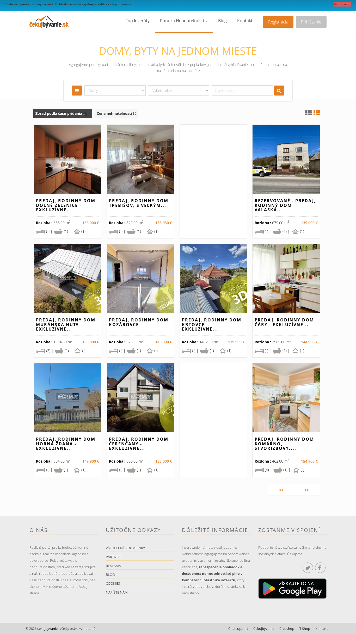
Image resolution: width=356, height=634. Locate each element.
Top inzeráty (138, 20)
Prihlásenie (311, 22)
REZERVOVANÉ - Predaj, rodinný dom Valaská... (285, 205)
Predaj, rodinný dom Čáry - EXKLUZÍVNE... (284, 322)
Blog (222, 20)
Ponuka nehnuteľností (182, 20)
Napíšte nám (117, 592)
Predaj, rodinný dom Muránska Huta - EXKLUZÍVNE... (65, 324)
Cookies (113, 583)
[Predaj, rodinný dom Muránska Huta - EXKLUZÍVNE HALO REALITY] (67, 278)
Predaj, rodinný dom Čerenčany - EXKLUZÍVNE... (138, 443)
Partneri (113, 556)
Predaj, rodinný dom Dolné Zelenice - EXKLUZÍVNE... (65, 205)
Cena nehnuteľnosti (115, 113)
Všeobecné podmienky (125, 548)
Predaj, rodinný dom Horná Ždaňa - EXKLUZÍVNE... (65, 443)
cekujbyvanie (47, 628)
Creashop (286, 628)
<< (281, 489)
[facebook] (320, 568)
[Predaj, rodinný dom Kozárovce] (140, 278)
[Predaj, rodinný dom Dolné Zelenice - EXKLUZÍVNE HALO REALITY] (67, 159)
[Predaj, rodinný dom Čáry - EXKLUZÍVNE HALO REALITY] (286, 278)
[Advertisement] (213, 183)
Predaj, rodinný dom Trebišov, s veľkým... (138, 203)
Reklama (113, 565)
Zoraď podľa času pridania (59, 113)
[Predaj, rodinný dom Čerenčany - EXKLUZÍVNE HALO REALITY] (140, 397)
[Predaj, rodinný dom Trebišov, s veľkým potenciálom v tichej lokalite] (140, 159)
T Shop (304, 628)
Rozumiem (342, 4)
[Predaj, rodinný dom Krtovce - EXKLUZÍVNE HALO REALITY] (213, 278)
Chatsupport (238, 628)
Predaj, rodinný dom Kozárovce (138, 322)
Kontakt (245, 20)
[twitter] (308, 568)
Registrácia (278, 22)
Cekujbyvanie (263, 628)
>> (307, 489)
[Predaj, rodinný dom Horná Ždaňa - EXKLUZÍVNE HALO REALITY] (67, 397)
